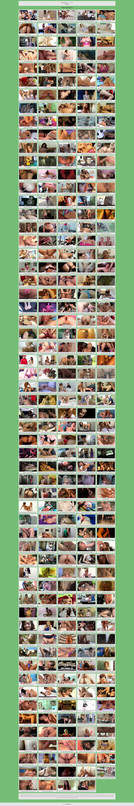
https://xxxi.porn (64, 2)
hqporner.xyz (68, 804)
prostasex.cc (67, 4)
